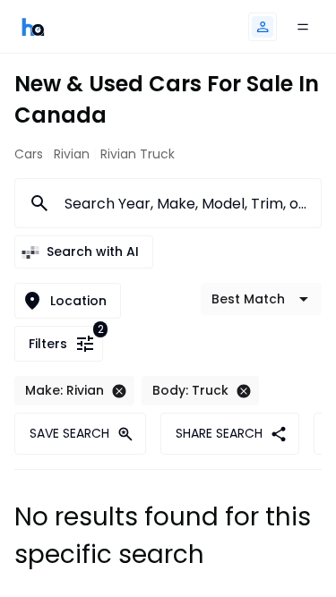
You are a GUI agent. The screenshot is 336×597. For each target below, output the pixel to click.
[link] (33, 26)
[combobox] (182, 203)
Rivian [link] (72, 154)
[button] (262, 27)
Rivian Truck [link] (137, 154)
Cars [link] (28, 154)
